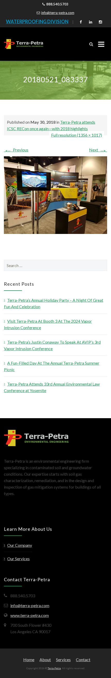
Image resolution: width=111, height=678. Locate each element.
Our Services (18, 558)
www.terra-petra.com (29, 615)
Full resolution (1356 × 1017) (76, 134)
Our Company (19, 545)
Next (98, 149)
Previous (16, 149)
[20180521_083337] (55, 194)
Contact (83, 659)
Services (63, 659)
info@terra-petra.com (57, 13)
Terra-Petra (54, 668)
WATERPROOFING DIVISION (37, 21)
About (45, 659)
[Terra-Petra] (23, 44)
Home (28, 659)
